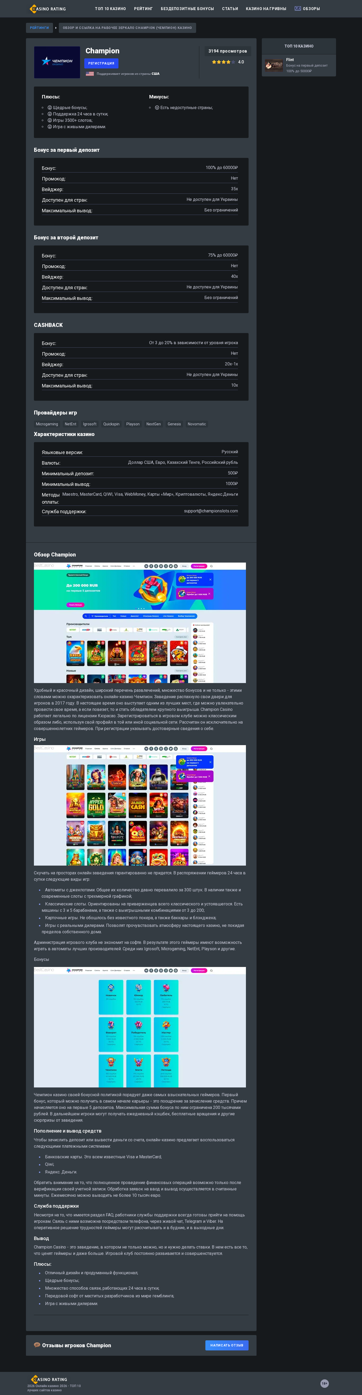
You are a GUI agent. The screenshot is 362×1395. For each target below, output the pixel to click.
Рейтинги (39, 28)
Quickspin (111, 424)
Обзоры (311, 9)
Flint (299, 65)
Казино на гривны (266, 9)
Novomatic (197, 424)
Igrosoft (89, 424)
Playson (133, 424)
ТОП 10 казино (110, 9)
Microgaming (47, 424)
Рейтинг (143, 9)
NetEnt (70, 424)
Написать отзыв (227, 1345)
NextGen (154, 424)
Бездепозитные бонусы (187, 9)
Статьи (230, 9)
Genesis (174, 424)
